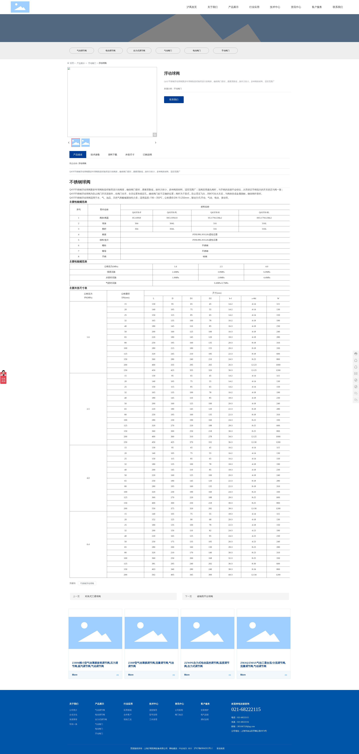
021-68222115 (246, 709)
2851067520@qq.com (246, 726)
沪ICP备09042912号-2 (203, 748)
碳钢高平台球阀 (205, 596)
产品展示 (81, 63)
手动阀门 (92, 63)
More (74, 675)
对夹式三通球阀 (93, 596)
